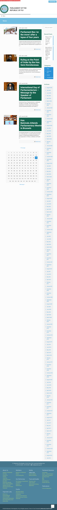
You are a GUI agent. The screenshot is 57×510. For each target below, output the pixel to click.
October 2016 (49, 448)
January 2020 (49, 324)
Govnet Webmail (6, 495)
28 (22, 157)
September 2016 (49, 452)
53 (30, 163)
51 (25, 163)
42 (30, 160)
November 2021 (49, 258)
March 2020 (49, 317)
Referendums (19, 485)
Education (5, 481)
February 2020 (48, 321)
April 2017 (49, 428)
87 (33, 170)
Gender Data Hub (46, 482)
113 (14, 178)
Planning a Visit (32, 481)
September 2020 (49, 300)
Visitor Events (32, 482)
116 (22, 178)
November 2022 (49, 226)
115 (19, 178)
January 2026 (49, 107)
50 (22, 163)
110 (36, 176)
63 (27, 165)
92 (17, 173)
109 (33, 176)
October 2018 (49, 372)
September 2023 (49, 195)
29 (25, 157)
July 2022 (49, 236)
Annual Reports (45, 481)
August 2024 (49, 163)
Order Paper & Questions (47, 475)
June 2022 (49, 239)
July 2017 (49, 420)
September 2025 (49, 122)
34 (8, 160)
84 (25, 170)
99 (36, 173)
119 (30, 178)
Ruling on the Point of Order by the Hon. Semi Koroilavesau (30, 62)
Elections (18, 484)
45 (8, 163)
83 (22, 170)
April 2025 (49, 136)
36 (14, 160)
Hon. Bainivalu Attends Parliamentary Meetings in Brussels (32, 124)
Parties (17, 473)
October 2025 (49, 118)
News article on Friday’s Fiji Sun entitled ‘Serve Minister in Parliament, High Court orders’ (48, 51)
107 (28, 176)
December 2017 (49, 403)
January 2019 (49, 362)
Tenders (4, 476)
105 (22, 176)
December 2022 (49, 222)
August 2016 (49, 455)
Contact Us (5, 475)
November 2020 (49, 294)
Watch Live (5, 494)
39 (22, 160)
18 (25, 155)
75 (30, 168)
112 (11, 178)
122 (10, 181)
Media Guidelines (32, 475)
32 (33, 157)
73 (25, 168)
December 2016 (49, 441)
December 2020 (49, 289)
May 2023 (49, 206)
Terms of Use (32, 508)
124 (15, 181)
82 (19, 170)
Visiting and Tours (6, 479)
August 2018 (49, 379)
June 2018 (49, 385)
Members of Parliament (21, 472)
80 (14, 170)
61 (22, 165)
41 (27, 160)
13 (11, 155)
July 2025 (49, 128)
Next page (22, 184)
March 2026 (49, 101)
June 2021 (49, 274)
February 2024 (48, 180)
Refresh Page (52, 1)
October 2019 (49, 335)
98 (33, 173)
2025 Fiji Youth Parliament (21, 495)
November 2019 (49, 331)
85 (27, 170)
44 (36, 160)
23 (8, 157)
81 (17, 170)
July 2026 (49, 90)
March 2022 (49, 247)
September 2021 (49, 265)
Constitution (18, 482)
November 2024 (49, 153)
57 (11, 165)
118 (28, 178)
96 (27, 173)
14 (14, 155)
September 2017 (49, 414)
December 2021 (49, 254)
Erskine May (5, 501)
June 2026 (49, 93)
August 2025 (49, 125)
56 (8, 165)
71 (19, 168)
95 (25, 173)
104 (19, 176)
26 (17, 157)
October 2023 (49, 191)
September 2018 (49, 376)
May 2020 (49, 312)
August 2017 (49, 417)
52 (27, 163)
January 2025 (49, 145)
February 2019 (48, 358)
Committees (44, 472)
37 (17, 160)
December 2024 (49, 149)
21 (33, 155)
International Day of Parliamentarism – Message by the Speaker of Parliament (30, 92)
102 (14, 176)
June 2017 (49, 422)
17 (22, 155)
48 (17, 163)
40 (25, 160)
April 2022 (49, 244)
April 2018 (49, 390)
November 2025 (49, 115)
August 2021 (49, 268)
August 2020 (49, 304)
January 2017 (49, 437)
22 (36, 155)
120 (33, 178)
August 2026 (49, 87)
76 (33, 168)
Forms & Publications (46, 488)
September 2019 (49, 338)
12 (8, 155)
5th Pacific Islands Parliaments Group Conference (20, 493)
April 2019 (49, 352)
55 (36, 163)
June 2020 (49, 309)
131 (35, 181)
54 (33, 163)
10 (33, 152)
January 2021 (49, 286)
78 (8, 170)
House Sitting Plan (20, 475)
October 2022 (49, 229)
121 (36, 178)
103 (17, 176)
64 (30, 165)
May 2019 (49, 349)
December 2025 (49, 111)
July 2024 (49, 166)
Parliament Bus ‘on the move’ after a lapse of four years (29, 35)
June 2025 (49, 130)
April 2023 (49, 209)
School (48, 75)
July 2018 (49, 382)
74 (27, 168)
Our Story (5, 473)
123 (13, 181)
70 (17, 168)
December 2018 (49, 365)
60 (19, 165)
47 (14, 163)
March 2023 (49, 211)
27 (19, 157)
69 (14, 168)
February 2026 (48, 104)
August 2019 (49, 341)
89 (8, 173)
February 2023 (48, 215)
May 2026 (49, 95)
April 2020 (49, 314)
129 (29, 181)
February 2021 (48, 283)
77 (36, 168)
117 (25, 178)
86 (30, 170)
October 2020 (49, 297)
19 (27, 155)
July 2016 (49, 458)
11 (36, 152)
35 (11, 160)
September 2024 (49, 160)
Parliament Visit (49, 72)
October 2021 (49, 262)
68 (11, 168)
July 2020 (49, 306)
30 (27, 157)
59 (17, 165)
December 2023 (49, 184)
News (48, 68)
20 (30, 155)
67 (8, 168)
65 (33, 165)
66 (36, 165)
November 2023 (49, 188)
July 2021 (49, 271)
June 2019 (49, 347)
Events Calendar (32, 473)
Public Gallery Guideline (8, 483)
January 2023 (49, 218)
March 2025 (49, 138)
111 (9, 178)
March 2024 (49, 176)
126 (21, 181)
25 (14, 157)
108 (30, 176)
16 (19, 155)
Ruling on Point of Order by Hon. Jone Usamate (48, 39)
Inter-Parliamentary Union (8, 499)
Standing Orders (45, 476)
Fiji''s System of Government (22, 481)
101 (11, 176)
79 (11, 170)
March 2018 (49, 393)
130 (32, 181)
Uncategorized (50, 77)
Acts (43, 479)
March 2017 (49, 430)
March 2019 (49, 355)
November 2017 (49, 407)
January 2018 (49, 399)
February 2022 (48, 250)
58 (14, 165)
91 (14, 173)
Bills (43, 478)
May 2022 (49, 241)
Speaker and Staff (7, 485)
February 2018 (48, 396)
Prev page (23, 147)
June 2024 (49, 168)
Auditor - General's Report (47, 473)
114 (17, 178)
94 (22, 173)
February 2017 (48, 434)
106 (25, 176)
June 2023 (49, 203)
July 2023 (49, 201)
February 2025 (48, 142)
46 (11, 163)
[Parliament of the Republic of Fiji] (19, 9)
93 (19, 173)
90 (11, 173)
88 (36, 170)
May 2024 (49, 171)
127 (24, 181)
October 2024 (49, 156)
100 (9, 176)
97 (30, 173)
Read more (38, 49)
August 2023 (49, 198)
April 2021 (49, 279)
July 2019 (49, 344)
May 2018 (49, 387)
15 (17, 155)
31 (30, 157)
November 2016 (49, 445)
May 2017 (49, 425)
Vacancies (5, 478)
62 (25, 165)
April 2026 (49, 98)
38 (19, 160)
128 (26, 181)
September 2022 (49, 233)
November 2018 (49, 369)
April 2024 (49, 174)
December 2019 (49, 327)
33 (36, 157)
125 (18, 181)
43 (33, 160)
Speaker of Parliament (7, 472)
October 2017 (49, 410)
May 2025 (49, 133)
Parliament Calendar (7, 482)
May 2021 (49, 276)
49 (19, 163)
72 (22, 168)
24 (11, 157)
